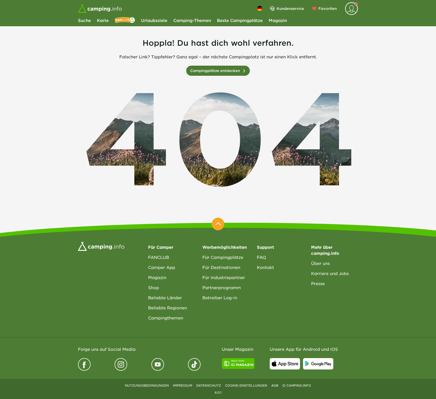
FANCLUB (158, 257)
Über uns (320, 263)
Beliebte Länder (165, 297)
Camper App (161, 267)
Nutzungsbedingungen (147, 385)
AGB (274, 385)
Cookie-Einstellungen (246, 385)
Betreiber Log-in (219, 297)
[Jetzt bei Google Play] (318, 363)
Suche (84, 20)
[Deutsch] (259, 8)
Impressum (182, 385)
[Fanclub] (125, 20)
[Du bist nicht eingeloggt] (351, 8)
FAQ (261, 257)
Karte (103, 20)
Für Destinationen (221, 267)
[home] (101, 245)
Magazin (278, 20)
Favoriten (327, 8)
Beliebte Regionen (167, 307)
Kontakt (265, 267)
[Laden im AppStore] (285, 363)
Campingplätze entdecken (215, 70)
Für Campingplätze (222, 257)
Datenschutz (208, 385)
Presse (318, 283)
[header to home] (100, 8)
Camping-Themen (192, 20)
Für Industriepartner (223, 277)
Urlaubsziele (154, 20)
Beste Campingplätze (240, 20)
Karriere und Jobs (330, 273)
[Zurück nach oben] (218, 224)
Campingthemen (165, 317)
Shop (153, 287)
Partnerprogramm (221, 287)
